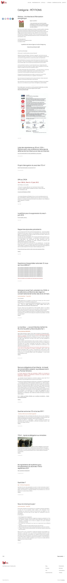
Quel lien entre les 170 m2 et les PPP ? (31, 411)
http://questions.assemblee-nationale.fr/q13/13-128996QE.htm (30, 271)
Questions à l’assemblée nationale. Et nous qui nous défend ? (33, 264)
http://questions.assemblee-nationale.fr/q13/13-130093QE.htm (30, 268)
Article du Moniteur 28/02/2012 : (24, 331)
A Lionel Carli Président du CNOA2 (24, 191)
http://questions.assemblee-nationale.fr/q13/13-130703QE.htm (30, 267)
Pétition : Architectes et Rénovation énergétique (30, 17)
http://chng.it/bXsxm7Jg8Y (33, 47)
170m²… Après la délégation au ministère (32, 435)
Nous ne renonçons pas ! (26, 504)
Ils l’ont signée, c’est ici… (22, 217)
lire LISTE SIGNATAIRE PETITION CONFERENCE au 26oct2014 (29, 153)
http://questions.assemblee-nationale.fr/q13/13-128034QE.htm (30, 276)
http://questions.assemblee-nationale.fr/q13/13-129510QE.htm (30, 270)
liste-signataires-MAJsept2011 (24, 470)
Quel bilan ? (22, 482)
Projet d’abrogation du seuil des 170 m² (31, 165)
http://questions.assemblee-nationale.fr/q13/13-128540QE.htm (30, 272)
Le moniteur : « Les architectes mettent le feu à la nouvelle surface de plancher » (32, 328)
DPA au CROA (22, 179)
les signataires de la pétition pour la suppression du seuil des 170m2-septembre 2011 (30, 466)
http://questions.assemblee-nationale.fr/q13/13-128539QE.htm (30, 273)
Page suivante (61, 556)
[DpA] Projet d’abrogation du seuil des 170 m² (27, 167)
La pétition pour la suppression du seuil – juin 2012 (32, 214)
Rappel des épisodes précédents (29, 229)
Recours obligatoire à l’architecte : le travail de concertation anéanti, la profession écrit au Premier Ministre (33, 369)
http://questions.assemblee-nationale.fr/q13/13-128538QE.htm (30, 275)
